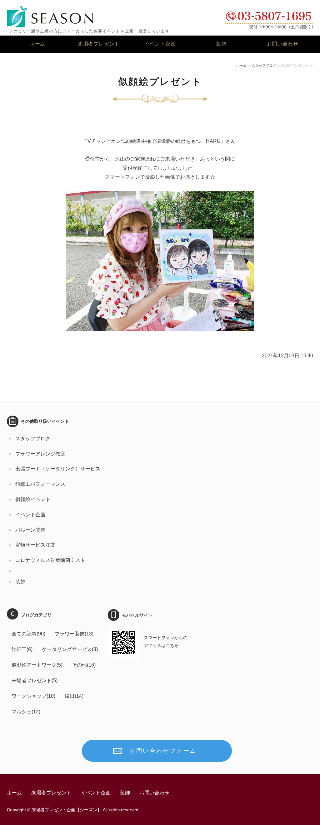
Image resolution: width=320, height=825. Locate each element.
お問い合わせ (282, 43)
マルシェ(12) (26, 711)
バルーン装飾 (30, 530)
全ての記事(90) (28, 633)
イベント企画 (160, 43)
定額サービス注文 (35, 545)
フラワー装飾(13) (74, 633)
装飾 (221, 43)
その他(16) (84, 665)
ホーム (37, 43)
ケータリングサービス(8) (70, 649)
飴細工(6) (22, 649)
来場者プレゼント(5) (35, 680)
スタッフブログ (264, 65)
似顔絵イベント (32, 499)
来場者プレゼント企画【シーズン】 (67, 809)
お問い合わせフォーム (163, 751)
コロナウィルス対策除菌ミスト (50, 560)
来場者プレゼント (99, 43)
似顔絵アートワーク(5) (37, 665)
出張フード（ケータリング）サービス (57, 468)
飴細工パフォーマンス (40, 484)
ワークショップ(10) (33, 696)
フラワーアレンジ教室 (40, 453)
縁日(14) (74, 696)
